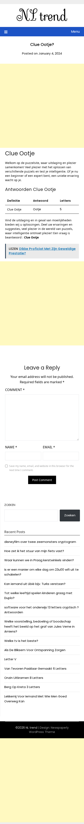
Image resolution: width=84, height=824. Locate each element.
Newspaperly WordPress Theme (49, 730)
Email (49, 447)
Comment (15, 390)
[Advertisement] (42, 106)
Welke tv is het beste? (21, 641)
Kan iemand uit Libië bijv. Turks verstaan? (34, 584)
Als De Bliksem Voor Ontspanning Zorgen (34, 650)
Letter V (10, 659)
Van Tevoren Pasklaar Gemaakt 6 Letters (35, 668)
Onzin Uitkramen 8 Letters (23, 678)
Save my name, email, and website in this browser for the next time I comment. (41, 468)
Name (11, 447)
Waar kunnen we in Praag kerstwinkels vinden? (39, 560)
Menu (75, 31)
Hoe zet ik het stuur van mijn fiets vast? (34, 551)
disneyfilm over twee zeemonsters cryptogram (40, 542)
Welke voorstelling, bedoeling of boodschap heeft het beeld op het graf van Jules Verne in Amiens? (39, 626)
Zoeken (9, 505)
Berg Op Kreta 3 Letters (22, 687)
